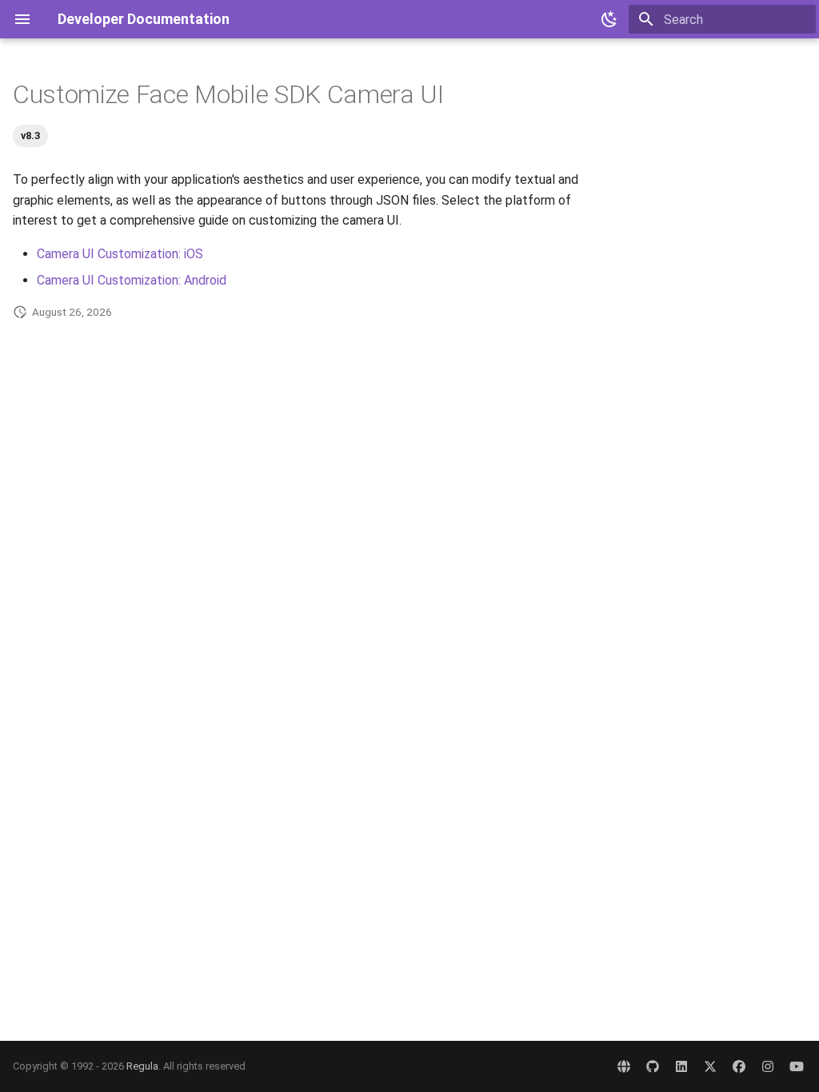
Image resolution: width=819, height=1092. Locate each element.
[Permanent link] (460, 96)
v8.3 (30, 135)
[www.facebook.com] (739, 1066)
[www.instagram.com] (768, 1066)
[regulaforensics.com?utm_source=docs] (624, 1066)
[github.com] (652, 1066)
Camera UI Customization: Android (131, 280)
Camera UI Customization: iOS (120, 253)
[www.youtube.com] (796, 1066)
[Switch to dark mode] (609, 19)
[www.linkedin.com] (681, 1066)
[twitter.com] (710, 1066)
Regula (142, 1066)
